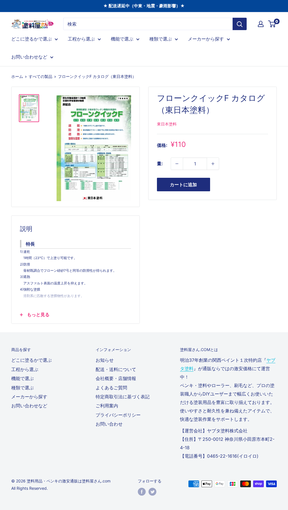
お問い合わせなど (29, 57)
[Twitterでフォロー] (152, 492)
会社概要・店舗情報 (116, 378)
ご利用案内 (107, 405)
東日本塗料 (167, 124)
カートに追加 (183, 184)
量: (160, 163)
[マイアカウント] (261, 24)
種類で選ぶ (160, 39)
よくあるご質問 (111, 387)
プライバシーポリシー (118, 415)
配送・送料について (116, 369)
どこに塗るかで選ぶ (31, 39)
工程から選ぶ (81, 39)
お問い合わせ (109, 424)
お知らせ (105, 360)
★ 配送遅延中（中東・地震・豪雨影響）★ (144, 5)
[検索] (240, 24)
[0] (272, 24)
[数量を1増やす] (213, 164)
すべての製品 (40, 76)
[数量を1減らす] (177, 164)
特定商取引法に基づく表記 (123, 396)
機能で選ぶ (122, 39)
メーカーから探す (206, 39)
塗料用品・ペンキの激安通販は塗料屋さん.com (69, 480)
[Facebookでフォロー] (142, 492)
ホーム (17, 76)
